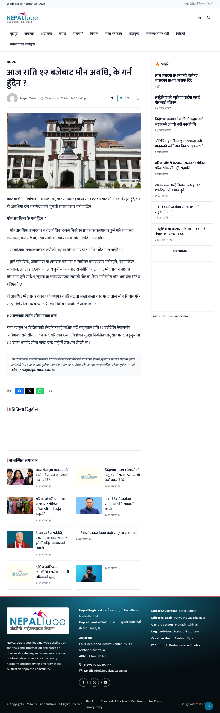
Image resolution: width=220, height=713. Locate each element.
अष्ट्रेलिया (46, 34)
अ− (112, 98)
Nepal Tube (28, 98)
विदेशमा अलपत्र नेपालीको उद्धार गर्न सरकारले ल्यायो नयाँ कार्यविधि (122, 475)
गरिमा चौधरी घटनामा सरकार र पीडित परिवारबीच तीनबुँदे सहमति (50, 506)
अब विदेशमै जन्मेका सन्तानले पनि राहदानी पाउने (119, 504)
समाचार (29, 34)
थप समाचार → (182, 251)
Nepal (11, 61)
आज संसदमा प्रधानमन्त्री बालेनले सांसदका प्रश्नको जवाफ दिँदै (52, 475)
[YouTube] (105, 682)
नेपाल (62, 34)
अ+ (129, 98)
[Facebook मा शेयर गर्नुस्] (19, 391)
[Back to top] (209, 706)
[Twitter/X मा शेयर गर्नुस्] (29, 391)
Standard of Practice (114, 701)
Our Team (137, 701)
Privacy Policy (94, 707)
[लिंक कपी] (137, 98)
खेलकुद (134, 34)
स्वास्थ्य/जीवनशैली (157, 34)
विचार (94, 34)
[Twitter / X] (94, 682)
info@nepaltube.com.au (37, 370)
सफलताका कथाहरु (22, 44)
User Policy (155, 701)
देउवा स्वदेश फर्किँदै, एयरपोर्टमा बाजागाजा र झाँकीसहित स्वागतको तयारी (51, 540)
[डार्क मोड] (199, 17)
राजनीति (78, 34)
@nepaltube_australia (170, 316)
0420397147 (102, 664)
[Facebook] (83, 682)
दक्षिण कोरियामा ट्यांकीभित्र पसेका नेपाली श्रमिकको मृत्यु (52, 572)
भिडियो (180, 34)
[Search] (209, 17)
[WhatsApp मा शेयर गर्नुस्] (40, 391)
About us (91, 701)
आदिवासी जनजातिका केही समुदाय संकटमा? (107, 533)
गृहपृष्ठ (14, 34)
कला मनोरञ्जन (113, 34)
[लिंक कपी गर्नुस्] (50, 391)
